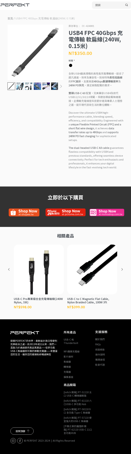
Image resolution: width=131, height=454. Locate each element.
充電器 (67, 371)
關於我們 (100, 339)
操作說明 (100, 354)
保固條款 (100, 349)
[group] (65, 277)
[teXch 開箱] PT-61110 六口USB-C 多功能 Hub (78, 402)
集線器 (67, 361)
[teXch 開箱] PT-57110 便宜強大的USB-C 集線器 (78, 419)
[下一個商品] (122, 269)
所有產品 (70, 332)
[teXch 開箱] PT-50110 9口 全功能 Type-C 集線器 (77, 410)
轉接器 (67, 366)
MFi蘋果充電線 (71, 351)
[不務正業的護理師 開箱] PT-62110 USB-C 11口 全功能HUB (78, 429)
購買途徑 (100, 359)
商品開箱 (70, 384)
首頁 (10, 18)
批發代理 (100, 364)
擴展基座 (68, 377)
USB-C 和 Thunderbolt (71, 343)
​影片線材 (68, 356)
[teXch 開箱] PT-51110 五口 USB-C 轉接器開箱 (78, 393)
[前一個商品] (9, 269)
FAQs (98, 344)
